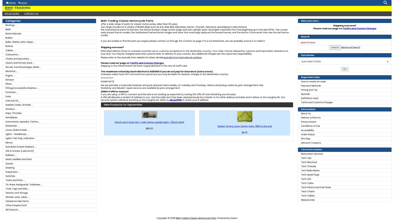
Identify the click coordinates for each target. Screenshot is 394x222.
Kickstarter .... (12, 125)
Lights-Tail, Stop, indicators (20, 138)
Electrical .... (12, 71)
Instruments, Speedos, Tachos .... (23, 121)
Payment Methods (311, 85)
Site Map (305, 138)
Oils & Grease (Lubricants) (20, 150)
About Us (306, 113)
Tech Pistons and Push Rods (316, 187)
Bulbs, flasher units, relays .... (20, 41)
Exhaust (10, 79)
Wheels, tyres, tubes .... (18, 197)
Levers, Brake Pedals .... (17, 130)
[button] (385, 3)
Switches (10, 176)
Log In (23, 2)
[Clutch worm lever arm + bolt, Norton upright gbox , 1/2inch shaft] (149, 114)
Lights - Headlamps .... (17, 134)
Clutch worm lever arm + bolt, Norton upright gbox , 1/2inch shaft (149, 122)
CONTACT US (31, 13)
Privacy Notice (308, 121)
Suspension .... (13, 171)
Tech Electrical (309, 162)
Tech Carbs (307, 183)
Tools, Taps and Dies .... (18, 188)
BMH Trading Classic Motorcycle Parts (196, 218)
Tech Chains (308, 191)
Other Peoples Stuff (16, 205)
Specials (305, 94)
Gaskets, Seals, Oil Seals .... (19, 104)
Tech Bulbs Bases (310, 170)
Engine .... (10, 75)
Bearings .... (11, 25)
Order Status (308, 134)
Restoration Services (312, 153)
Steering (10, 167)
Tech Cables (308, 195)
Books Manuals (13, 33)
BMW (8, 29)
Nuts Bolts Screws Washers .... (21, 146)
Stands (9, 163)
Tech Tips (306, 158)
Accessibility (307, 130)
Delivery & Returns (311, 117)
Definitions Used (309, 98)
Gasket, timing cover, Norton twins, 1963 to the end (244, 126)
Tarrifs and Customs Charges (317, 102)
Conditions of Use (310, 125)
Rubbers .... (11, 155)
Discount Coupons (311, 142)
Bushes (9, 46)
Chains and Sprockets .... (18, 58)
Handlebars (12, 117)
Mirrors (9, 142)
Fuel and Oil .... (13, 100)
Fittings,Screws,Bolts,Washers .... (22, 88)
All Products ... (13, 209)
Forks (8, 96)
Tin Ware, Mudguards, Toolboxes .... (24, 184)
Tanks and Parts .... (15, 180)
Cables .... (10, 50)
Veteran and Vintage (17, 192)
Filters (9, 83)
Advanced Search (350, 47)
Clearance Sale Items (17, 201)
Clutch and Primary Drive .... (20, 62)
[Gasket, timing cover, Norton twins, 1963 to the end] (244, 116)
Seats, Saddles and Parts (19, 159)
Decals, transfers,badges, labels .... (24, 67)
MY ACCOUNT (12, 13)
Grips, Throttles (14, 113)
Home (12, 2)
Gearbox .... (11, 109)
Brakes (9, 37)
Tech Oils (306, 179)
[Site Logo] (197, 8)
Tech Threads (308, 166)
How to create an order (313, 81)
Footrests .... (12, 92)
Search (335, 47)
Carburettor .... (13, 54)
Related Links (308, 199)
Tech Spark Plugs (310, 174)
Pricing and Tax (309, 89)
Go (344, 69)
